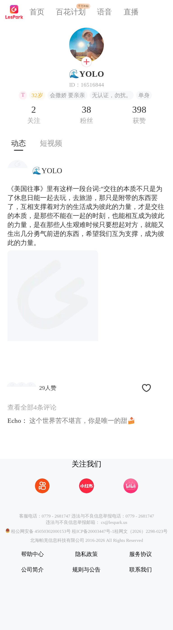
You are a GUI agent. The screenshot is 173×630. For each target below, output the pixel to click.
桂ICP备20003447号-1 (92, 531)
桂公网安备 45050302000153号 (40, 531)
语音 (104, 12)
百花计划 (71, 12)
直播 (131, 12)
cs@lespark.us (114, 522)
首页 (37, 12)
